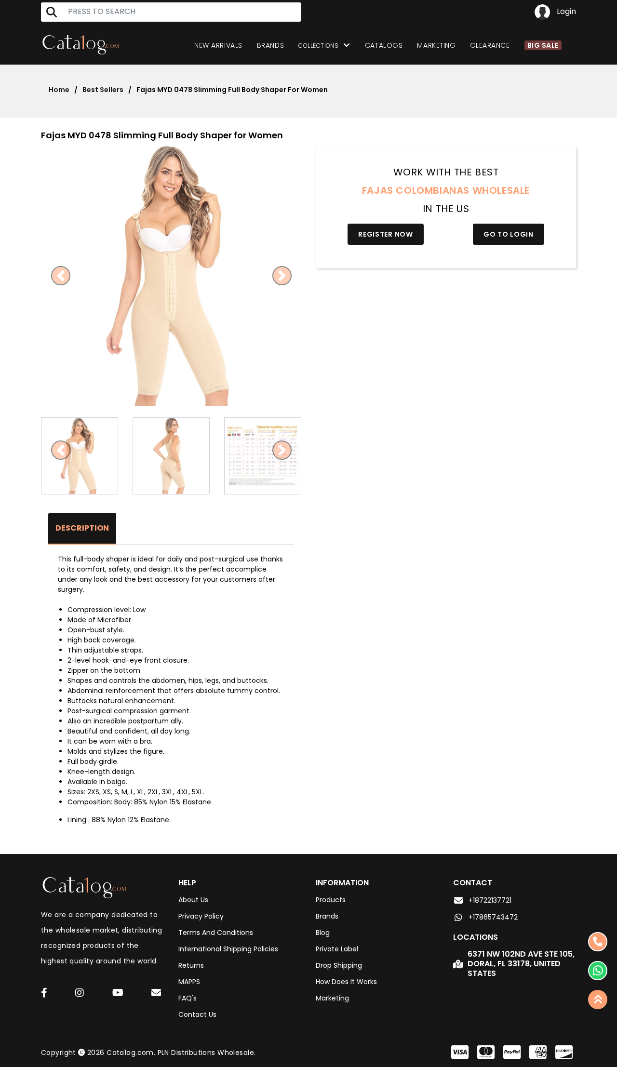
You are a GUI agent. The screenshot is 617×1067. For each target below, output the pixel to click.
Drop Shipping (339, 965)
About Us (193, 900)
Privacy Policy (201, 916)
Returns (191, 965)
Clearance (490, 45)
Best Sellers (102, 89)
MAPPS (189, 982)
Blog (323, 932)
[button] (60, 276)
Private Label (337, 949)
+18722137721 (490, 900)
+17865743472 (493, 917)
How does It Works (346, 982)
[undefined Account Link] (44, 993)
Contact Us (197, 1014)
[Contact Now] (598, 970)
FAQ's (187, 998)
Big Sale (543, 45)
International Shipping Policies (228, 949)
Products (331, 900)
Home (59, 89)
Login (565, 11)
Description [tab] (82, 528)
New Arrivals (218, 45)
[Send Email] (157, 994)
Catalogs (383, 45)
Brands (270, 45)
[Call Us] (598, 941)
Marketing (436, 45)
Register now (385, 234)
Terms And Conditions (215, 932)
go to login (508, 234)
